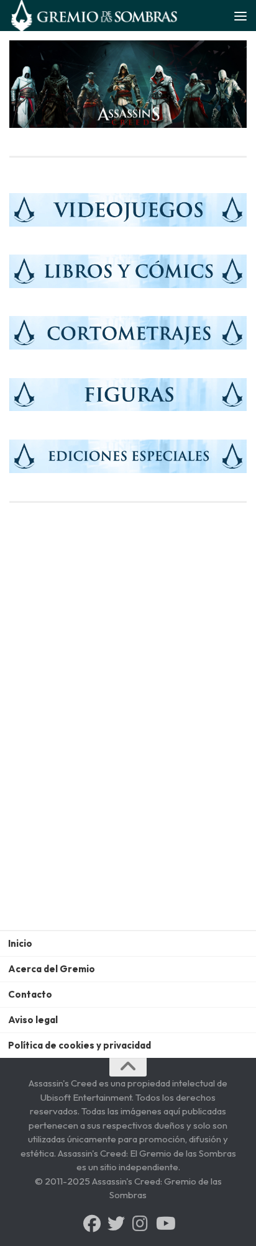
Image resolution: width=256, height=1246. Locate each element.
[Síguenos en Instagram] (140, 1223)
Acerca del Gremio (51, 969)
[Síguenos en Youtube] (164, 1223)
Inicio (20, 943)
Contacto (30, 994)
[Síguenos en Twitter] (116, 1223)
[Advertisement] (128, 774)
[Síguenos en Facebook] (92, 1223)
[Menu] (240, 15)
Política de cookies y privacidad (79, 1045)
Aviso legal (33, 1020)
